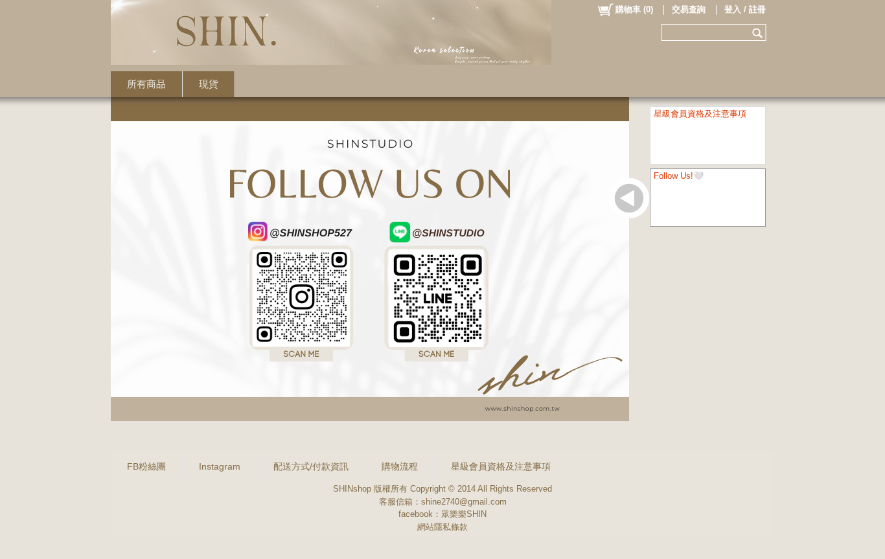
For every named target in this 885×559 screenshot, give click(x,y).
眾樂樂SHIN (464, 514)
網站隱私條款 (442, 527)
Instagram (219, 466)
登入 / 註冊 (745, 9)
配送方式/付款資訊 (311, 466)
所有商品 (146, 83)
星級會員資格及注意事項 (501, 466)
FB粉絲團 (146, 466)
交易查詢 (689, 9)
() (634, 9)
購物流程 (400, 466)
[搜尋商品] (759, 32)
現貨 (208, 83)
